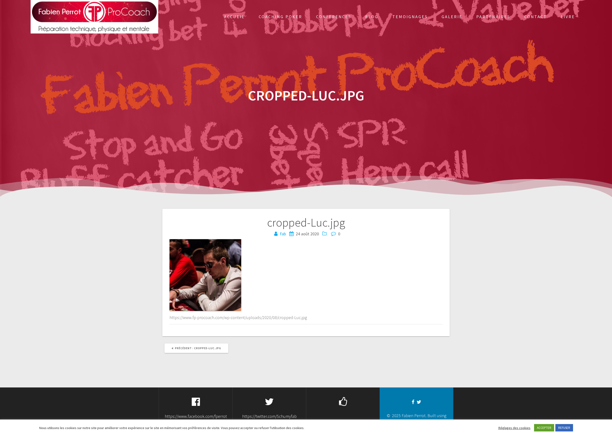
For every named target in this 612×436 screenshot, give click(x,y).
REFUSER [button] (564, 428)
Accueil (234, 16)
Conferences (333, 16)
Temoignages (410, 16)
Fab (283, 234)
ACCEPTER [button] (544, 428)
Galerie (452, 16)
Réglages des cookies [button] (514, 428)
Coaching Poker (280, 16)
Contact (535, 16)
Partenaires (493, 16)
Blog (371, 16)
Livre (568, 16)
